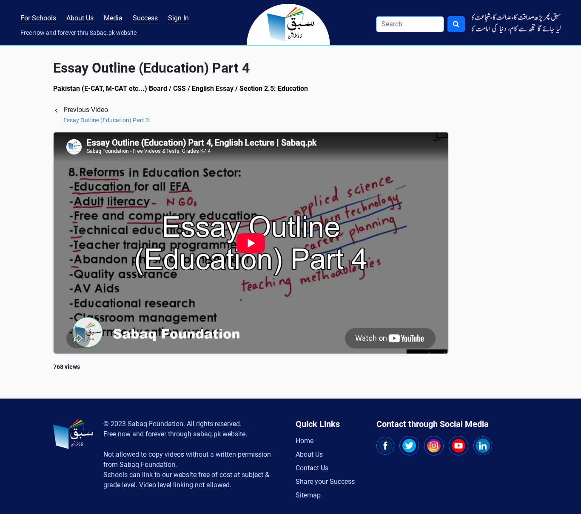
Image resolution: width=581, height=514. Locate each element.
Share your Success (325, 481)
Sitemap (308, 495)
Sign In (178, 18)
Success (145, 18)
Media (113, 18)
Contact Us (312, 468)
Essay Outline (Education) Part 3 (106, 120)
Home (304, 441)
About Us (80, 18)
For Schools (38, 18)
